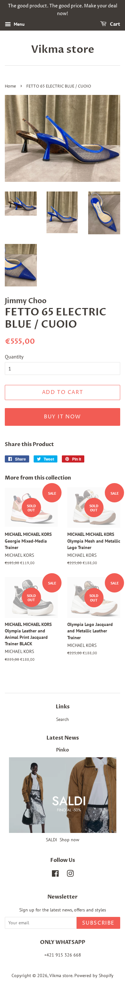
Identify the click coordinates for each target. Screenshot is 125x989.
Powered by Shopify (93, 975)
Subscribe (98, 923)
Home (10, 86)
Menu (19, 24)
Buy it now (62, 416)
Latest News (62, 738)
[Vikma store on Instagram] (70, 875)
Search (62, 719)
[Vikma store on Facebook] (55, 875)
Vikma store (62, 49)
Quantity (14, 356)
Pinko (62, 750)
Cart (114, 24)
